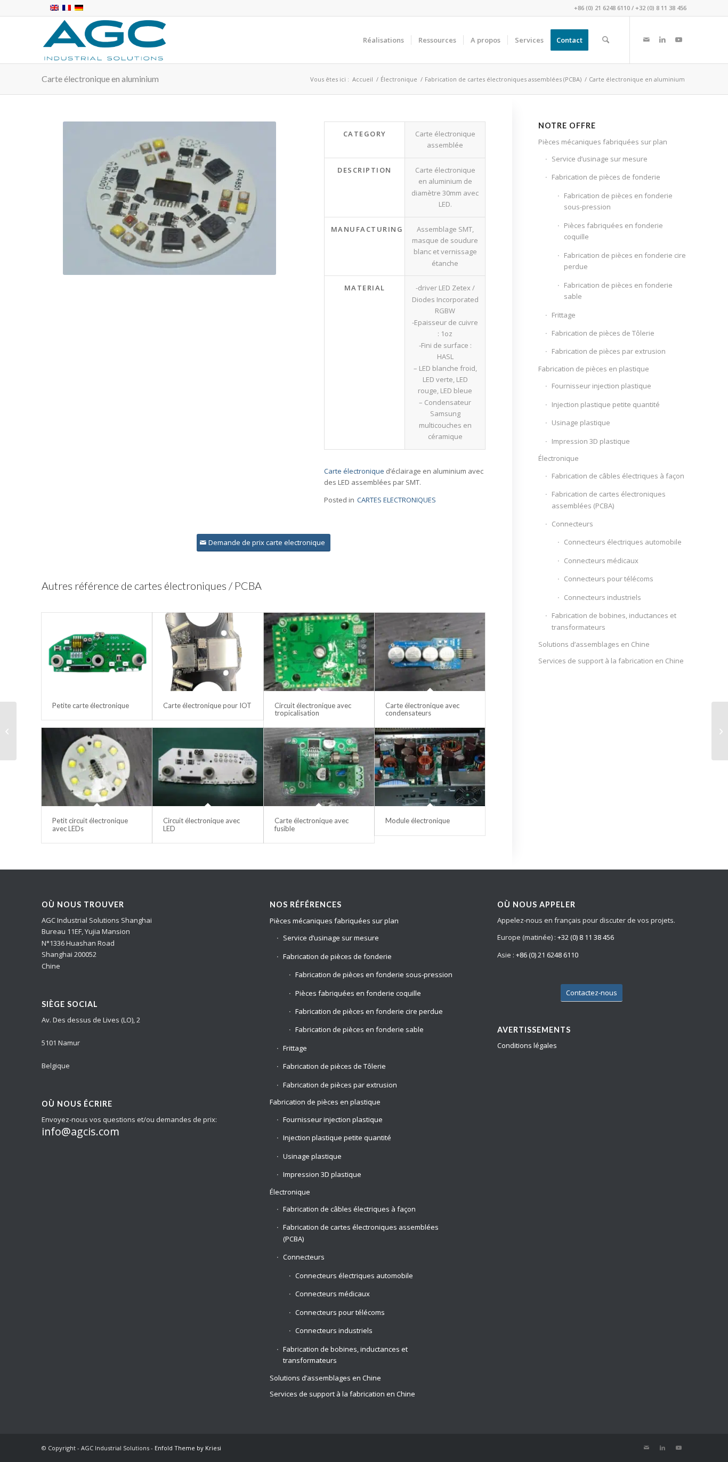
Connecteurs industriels (602, 597)
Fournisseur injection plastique (601, 386)
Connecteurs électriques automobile (623, 542)
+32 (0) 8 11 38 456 (660, 8)
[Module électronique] (430, 767)
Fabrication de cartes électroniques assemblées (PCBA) (609, 499)
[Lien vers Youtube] (678, 39)
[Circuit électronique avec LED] (207, 767)
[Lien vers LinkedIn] (662, 39)
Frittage (564, 315)
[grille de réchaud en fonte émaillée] (719, 731)
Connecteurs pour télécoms (608, 578)
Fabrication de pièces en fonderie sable (618, 290)
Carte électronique (354, 471)
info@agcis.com (80, 1131)
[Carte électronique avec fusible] (319, 767)
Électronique (558, 458)
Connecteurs (572, 524)
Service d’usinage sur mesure (600, 159)
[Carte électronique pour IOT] (207, 652)
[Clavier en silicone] (8, 731)
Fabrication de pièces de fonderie (606, 177)
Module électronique (417, 820)
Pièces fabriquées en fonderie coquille (613, 231)
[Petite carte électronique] (97, 652)
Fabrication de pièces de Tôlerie (603, 333)
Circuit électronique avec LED (201, 824)
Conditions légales (527, 1045)
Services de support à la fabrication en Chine (611, 660)
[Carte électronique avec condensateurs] (430, 652)
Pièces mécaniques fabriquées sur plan (602, 142)
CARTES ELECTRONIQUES (396, 500)
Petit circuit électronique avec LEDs (90, 824)
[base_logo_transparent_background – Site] (104, 40)
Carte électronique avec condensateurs (422, 709)
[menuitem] (383, 40)
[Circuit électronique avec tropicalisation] (319, 652)
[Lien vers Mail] (646, 39)
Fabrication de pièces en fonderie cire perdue (625, 260)
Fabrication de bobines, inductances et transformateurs (614, 621)
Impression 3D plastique (591, 441)
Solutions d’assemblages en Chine (594, 644)
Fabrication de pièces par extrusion (609, 351)
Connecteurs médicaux (601, 560)
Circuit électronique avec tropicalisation (312, 709)
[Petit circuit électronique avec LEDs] (97, 767)
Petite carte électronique (90, 705)
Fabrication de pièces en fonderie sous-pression (618, 201)
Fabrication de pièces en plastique (593, 368)
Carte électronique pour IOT (207, 705)
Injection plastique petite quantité (606, 404)
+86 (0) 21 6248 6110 (602, 8)
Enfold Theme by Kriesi (188, 1448)
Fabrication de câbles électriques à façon (618, 476)
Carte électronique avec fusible (311, 824)
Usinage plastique (581, 422)
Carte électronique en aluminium (100, 79)
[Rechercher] (605, 40)
